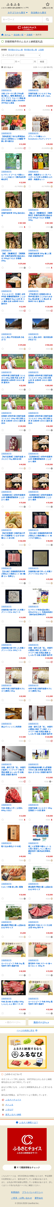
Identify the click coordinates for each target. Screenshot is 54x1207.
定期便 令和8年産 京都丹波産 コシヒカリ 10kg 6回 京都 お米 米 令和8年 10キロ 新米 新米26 (13, 419)
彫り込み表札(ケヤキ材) (11, 846)
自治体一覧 (18, 35)
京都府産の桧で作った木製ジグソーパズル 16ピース (13, 611)
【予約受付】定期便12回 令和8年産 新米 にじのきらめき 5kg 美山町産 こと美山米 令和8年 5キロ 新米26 (40, 297)
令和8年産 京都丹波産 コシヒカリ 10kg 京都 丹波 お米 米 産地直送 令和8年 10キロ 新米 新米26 (13, 379)
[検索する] (47, 19)
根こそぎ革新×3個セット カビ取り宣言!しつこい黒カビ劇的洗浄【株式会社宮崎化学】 (39, 850)
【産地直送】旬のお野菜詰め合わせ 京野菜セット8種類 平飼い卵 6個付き (13, 138)
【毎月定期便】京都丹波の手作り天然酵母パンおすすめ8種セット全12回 (13, 535)
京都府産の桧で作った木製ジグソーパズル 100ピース (13, 649)
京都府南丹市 (6, 90)
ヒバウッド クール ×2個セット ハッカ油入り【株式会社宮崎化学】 (13, 177)
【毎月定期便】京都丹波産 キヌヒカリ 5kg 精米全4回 (13, 458)
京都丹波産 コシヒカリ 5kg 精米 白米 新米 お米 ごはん (39, 94)
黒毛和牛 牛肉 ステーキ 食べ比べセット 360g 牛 (40, 964)
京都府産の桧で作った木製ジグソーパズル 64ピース (40, 572)
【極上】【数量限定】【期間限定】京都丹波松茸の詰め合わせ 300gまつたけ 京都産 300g (40, 216)
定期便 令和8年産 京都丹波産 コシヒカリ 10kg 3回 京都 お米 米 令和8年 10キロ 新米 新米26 (40, 419)
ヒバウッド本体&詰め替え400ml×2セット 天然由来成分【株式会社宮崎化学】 (40, 612)
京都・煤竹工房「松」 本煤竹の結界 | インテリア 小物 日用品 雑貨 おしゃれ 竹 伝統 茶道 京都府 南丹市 (13, 771)
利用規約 (15, 1192)
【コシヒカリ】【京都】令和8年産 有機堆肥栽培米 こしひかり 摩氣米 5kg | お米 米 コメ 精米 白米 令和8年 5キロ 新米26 (13, 299)
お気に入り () (47, 8)
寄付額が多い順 (30, 50)
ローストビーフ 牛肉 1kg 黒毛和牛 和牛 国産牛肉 (13, 964)
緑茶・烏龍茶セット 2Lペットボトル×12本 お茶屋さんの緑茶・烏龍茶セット (40, 177)
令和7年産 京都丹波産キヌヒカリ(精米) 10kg (13, 689)
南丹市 (39, 35)
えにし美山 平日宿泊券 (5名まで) (12, 338)
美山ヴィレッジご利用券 (11, 727)
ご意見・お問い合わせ (21, 1198)
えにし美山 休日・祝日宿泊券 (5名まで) (40, 338)
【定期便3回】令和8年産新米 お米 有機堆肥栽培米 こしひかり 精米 (13, 497)
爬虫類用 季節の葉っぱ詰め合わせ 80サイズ (40, 888)
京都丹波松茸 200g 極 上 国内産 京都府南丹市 (39, 254)
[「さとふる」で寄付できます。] (51, 148)
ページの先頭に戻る (25, 1030)
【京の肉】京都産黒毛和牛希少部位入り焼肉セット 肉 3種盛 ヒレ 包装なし (13, 573)
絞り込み (7, 67)
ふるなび (9, 1109)
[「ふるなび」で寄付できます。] (51, 227)
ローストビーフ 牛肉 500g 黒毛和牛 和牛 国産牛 (40, 1003)
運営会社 (39, 1198)
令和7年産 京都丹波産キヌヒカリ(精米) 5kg (40, 689)
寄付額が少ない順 (15, 50)
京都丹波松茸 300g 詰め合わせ (13, 214)
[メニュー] (50, 781)
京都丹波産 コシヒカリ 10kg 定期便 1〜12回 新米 (40, 809)
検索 (42, 62)
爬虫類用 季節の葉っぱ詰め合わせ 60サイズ (13, 926)
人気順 (41, 50)
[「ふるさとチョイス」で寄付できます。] (24, 148)
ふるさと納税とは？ (28, 1122)
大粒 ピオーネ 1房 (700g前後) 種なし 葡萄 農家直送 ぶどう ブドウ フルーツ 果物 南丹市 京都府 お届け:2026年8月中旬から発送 (13, 98)
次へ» (41, 1022)
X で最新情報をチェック (28, 1167)
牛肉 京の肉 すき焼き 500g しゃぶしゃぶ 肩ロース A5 (12, 1003)
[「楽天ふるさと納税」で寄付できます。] (24, 110)
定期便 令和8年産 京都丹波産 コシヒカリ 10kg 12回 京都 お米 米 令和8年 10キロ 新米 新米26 (40, 379)
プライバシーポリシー (32, 1192)
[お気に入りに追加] (2, 110)
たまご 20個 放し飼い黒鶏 (12, 887)
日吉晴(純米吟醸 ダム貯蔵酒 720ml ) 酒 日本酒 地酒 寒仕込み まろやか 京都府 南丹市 (40, 769)
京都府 (30, 35)
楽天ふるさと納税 (13, 1114)
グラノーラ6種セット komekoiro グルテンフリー (39, 137)
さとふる (9, 1105)
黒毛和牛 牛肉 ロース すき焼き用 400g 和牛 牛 (40, 926)
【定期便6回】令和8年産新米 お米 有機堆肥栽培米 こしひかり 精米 (40, 459)
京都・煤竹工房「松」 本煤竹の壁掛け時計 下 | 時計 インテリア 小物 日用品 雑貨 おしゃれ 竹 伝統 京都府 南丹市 (40, 730)
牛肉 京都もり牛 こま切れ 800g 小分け (12, 809)
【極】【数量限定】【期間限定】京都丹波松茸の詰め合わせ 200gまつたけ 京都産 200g (13, 257)
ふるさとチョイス (13, 1100)
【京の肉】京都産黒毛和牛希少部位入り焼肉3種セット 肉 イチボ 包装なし (40, 535)
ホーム (7, 35)
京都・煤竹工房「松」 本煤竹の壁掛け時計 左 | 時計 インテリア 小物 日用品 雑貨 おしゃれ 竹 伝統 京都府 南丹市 (40, 651)
